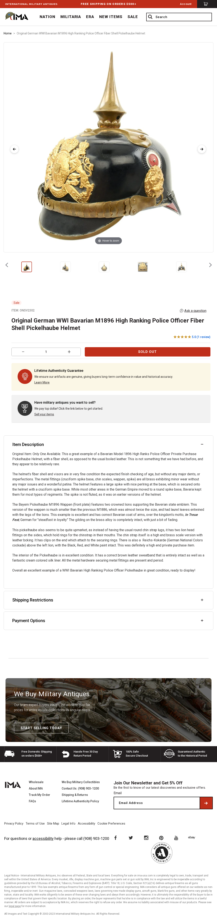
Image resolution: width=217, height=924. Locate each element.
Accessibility (86, 823)
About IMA (36, 788)
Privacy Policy (13, 823)
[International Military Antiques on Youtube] (176, 837)
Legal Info (68, 823)
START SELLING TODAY (41, 728)
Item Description (28, 444)
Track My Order (39, 794)
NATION (47, 16)
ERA (90, 16)
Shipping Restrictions (32, 600)
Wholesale (36, 782)
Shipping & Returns (75, 794)
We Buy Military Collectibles (81, 782)
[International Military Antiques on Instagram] (146, 837)
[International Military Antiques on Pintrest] (161, 837)
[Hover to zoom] (108, 147)
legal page (15, 906)
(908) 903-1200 (96, 838)
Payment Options (28, 620)
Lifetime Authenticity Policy (80, 801)
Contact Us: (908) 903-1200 (80, 788)
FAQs (32, 801)
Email (118, 793)
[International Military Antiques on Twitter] (130, 837)
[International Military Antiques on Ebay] (192, 837)
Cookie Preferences (111, 823)
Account (186, 4)
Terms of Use (35, 823)
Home (8, 33)
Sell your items (44, 414)
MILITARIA (70, 16)
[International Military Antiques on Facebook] (115, 837)
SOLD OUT (147, 352)
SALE (133, 16)
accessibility (43, 838)
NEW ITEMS (110, 16)
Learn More (42, 382)
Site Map (53, 823)
